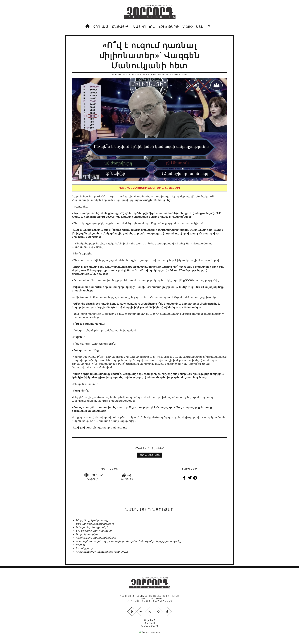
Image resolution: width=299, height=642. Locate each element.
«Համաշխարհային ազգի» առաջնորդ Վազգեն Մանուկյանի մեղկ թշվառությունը (128, 541)
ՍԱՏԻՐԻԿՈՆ (144, 26)
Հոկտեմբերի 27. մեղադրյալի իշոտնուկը (102, 551)
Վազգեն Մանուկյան (149, 455)
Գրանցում (155, 599)
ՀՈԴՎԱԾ (100, 26)
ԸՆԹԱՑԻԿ (121, 26)
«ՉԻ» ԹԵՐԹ (169, 26)
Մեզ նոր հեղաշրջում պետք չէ (95, 524)
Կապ (169, 601)
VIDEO (188, 26)
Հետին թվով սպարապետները (96, 537)
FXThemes (172, 596)
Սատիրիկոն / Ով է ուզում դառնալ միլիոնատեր (159, 75)
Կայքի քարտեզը (154, 601)
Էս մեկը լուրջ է (85, 548)
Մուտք (141, 599)
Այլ (199, 26)
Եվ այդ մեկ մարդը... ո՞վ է (92, 527)
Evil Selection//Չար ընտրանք (94, 530)
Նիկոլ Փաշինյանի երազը (92, 520)
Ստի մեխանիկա (87, 534)
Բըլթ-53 (80, 544)
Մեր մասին (134, 601)
